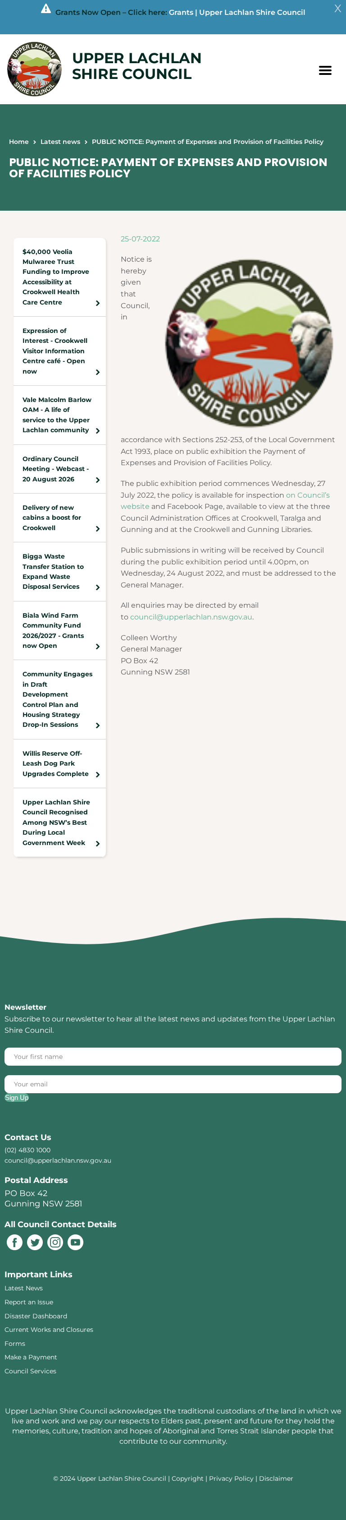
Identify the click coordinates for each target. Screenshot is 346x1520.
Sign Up (16, 1097)
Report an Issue (29, 1302)
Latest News (24, 1288)
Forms (15, 1344)
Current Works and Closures (49, 1330)
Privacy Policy (231, 1478)
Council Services (30, 1371)
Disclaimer (276, 1478)
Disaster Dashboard (36, 1316)
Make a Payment (31, 1357)
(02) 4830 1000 (27, 1150)
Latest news (60, 142)
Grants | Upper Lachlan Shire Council (237, 12)
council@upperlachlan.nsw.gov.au (191, 617)
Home (19, 142)
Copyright (188, 1478)
